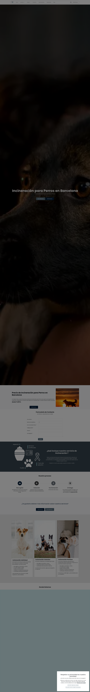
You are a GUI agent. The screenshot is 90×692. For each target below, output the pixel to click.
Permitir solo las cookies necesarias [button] (72, 686)
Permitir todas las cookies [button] (73, 683)
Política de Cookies (81, 681)
